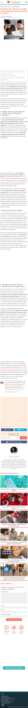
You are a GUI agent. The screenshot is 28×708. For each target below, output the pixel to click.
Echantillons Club (3, 6)
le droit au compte (9, 326)
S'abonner (23, 437)
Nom (2, 605)
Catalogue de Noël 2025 (6, 701)
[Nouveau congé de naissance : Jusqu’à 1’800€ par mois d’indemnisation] (14, 522)
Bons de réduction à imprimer (8, 699)
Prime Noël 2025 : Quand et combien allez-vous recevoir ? (14, 507)
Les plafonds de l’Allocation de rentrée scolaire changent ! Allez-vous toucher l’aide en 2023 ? (14, 578)
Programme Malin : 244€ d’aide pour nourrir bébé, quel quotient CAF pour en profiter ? (14, 542)
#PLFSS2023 (7, 389)
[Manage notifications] (3, 705)
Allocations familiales (5, 182)
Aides (9, 6)
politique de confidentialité (7, 589)
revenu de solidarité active (21, 182)
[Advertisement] (14, 55)
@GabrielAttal (7, 386)
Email (2, 610)
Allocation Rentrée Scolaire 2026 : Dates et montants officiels (14, 489)
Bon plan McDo (4, 700)
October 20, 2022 (14, 392)
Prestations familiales (15, 6)
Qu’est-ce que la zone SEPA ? (9, 75)
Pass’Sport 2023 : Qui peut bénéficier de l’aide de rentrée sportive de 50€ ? (14, 560)
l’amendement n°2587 (12, 129)
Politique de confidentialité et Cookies (21, 706)
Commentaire (4, 591)
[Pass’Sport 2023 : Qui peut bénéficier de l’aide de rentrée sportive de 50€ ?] (14, 558)
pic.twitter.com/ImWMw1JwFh (16, 389)
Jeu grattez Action (5, 703)
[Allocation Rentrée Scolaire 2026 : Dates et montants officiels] (14, 487)
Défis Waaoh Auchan (6, 697)
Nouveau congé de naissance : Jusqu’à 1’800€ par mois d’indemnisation (14, 525)
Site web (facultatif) (6, 614)
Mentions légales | (11, 706)
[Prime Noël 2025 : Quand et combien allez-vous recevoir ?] (14, 505)
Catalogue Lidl (4, 696)
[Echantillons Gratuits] (14, 3)
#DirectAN (23, 387)
